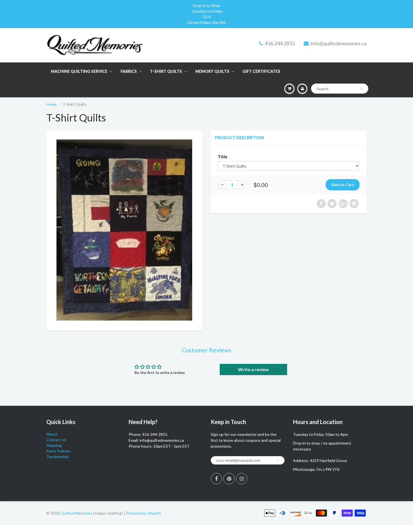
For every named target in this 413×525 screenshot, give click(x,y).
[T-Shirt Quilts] (124, 230)
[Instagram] (241, 478)
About (52, 434)
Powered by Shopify (143, 513)
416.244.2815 (280, 43)
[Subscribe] (278, 460)
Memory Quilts (212, 71)
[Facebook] (216, 478)
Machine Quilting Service (79, 71)
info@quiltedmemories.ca (338, 43)
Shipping (54, 445)
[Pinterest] (229, 478)
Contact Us (56, 439)
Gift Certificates (261, 71)
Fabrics (129, 71)
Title (223, 156)
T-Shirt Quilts (166, 71)
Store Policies (58, 451)
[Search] (361, 88)
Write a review (253, 369)
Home (51, 104)
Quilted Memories (76, 513)
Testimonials (57, 456)
